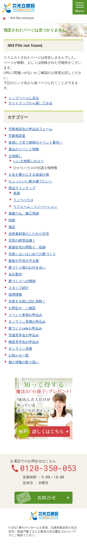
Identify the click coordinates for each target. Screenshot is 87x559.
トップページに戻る (23, 98)
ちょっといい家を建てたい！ (30, 181)
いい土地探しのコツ (28, 161)
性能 (11, 220)
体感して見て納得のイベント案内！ (35, 142)
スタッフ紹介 (18, 288)
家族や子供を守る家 (23, 261)
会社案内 (15, 274)
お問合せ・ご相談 (22, 308)
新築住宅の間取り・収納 (27, 247)
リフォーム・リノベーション (35, 207)
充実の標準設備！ (22, 240)
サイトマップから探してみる (30, 103)
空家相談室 (16, 136)
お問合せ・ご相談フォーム (43, 498)
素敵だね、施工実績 (23, 213)
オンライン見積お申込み (27, 321)
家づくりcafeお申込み (25, 328)
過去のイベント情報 (23, 149)
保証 (11, 227)
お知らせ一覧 (18, 355)
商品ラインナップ (22, 188)
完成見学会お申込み (23, 335)
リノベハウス (23, 200)
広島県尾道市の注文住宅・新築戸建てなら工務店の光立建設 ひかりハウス (42, 531)
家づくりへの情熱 (22, 281)
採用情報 (15, 294)
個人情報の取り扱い (23, 362)
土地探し (15, 156)
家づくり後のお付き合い (27, 267)
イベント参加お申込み (25, 315)
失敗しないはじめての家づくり (32, 254)
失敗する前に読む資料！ (27, 301)
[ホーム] (4, 18)
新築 (16, 193)
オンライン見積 (20, 348)
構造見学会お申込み (23, 342)
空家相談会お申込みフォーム (30, 129)
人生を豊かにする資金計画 (28, 174)
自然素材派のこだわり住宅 (28, 234)
